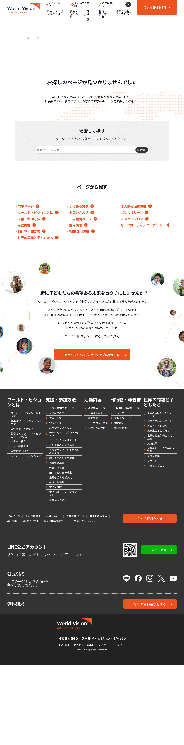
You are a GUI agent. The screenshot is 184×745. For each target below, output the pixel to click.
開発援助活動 (95, 413)
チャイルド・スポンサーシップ (64, 434)
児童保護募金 (56, 463)
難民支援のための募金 (61, 458)
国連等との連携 (96, 427)
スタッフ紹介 (18, 441)
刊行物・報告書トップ (126, 408)
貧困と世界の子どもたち (161, 421)
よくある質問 (79, 206)
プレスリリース (132, 212)
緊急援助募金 (56, 467)
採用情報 (75, 225)
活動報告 (119, 423)
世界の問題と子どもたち (124, 12)
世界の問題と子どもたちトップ (161, 414)
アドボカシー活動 (98, 423)
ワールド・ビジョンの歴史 (26, 456)
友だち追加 (159, 550)
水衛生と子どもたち (158, 430)
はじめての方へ (58, 413)
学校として (55, 423)
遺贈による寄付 (58, 499)
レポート (152, 461)
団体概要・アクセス (22, 428)
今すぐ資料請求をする (150, 604)
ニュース (119, 413)
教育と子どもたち (157, 425)
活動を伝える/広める (61, 477)
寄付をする (155, 7)
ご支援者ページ (80, 218)
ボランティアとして (60, 427)
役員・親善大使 (19, 446)
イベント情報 (56, 482)
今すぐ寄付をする (150, 518)
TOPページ (26, 206)
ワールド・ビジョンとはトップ (26, 414)
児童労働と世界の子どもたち (161, 449)
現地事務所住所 (98, 516)
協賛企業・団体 (19, 451)
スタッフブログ (132, 218)
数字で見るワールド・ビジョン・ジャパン (26, 435)
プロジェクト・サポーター (64, 440)
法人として (55, 418)
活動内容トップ (96, 408)
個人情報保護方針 (133, 206)
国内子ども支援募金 (60, 472)
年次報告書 (120, 427)
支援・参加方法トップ (61, 408)
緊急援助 (93, 418)
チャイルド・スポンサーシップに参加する (92, 354)
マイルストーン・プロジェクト (64, 493)
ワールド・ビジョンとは (55, 12)
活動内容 (88, 15)
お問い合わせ (79, 212)
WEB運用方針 (79, 231)
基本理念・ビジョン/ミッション (26, 422)
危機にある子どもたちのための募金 (64, 451)
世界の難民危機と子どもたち (161, 437)
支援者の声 (153, 456)
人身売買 (152, 443)
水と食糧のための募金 (61, 445)
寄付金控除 (55, 487)
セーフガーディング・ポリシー (143, 225)
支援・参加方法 (74, 14)
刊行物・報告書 (103, 14)
